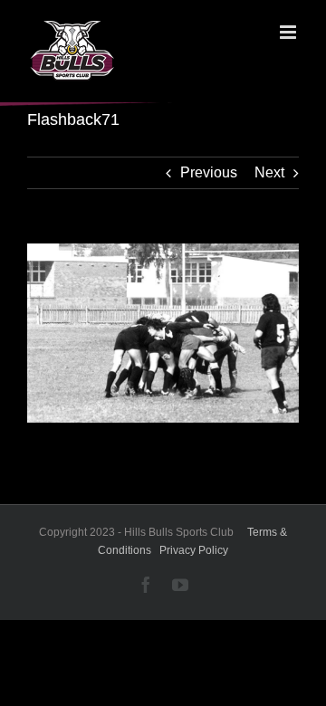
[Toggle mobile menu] (289, 32)
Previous (208, 172)
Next (269, 172)
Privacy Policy (193, 550)
